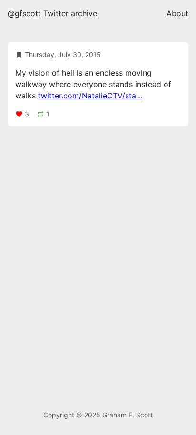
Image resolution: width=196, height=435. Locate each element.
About (177, 13)
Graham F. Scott (127, 415)
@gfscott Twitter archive (52, 13)
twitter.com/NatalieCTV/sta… (90, 95)
